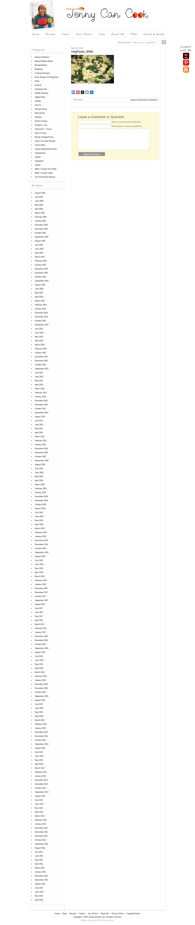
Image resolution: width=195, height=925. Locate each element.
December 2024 (41, 269)
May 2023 (39, 337)
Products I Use (41, 125)
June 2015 (39, 708)
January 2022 (40, 397)
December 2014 (41, 732)
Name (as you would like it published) (126, 122)
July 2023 (39, 329)
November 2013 (41, 784)
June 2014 (39, 756)
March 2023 (40, 345)
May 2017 (39, 616)
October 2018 (40, 548)
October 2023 (40, 321)
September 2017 (41, 600)
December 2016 (41, 636)
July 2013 (39, 800)
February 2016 (41, 676)
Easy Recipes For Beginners (47, 77)
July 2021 (39, 420)
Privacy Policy (118, 913)
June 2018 (39, 564)
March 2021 (40, 436)
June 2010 (39, 892)
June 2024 (39, 289)
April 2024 (39, 297)
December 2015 (41, 684)
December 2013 (41, 780)
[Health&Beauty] (154, 34)
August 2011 (40, 848)
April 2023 (39, 341)
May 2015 (39, 712)
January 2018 (40, 584)
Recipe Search (124, 42)
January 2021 (40, 444)
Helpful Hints (40, 97)
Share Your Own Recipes (45, 141)
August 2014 (40, 748)
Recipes (73, 913)
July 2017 (39, 608)
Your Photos (93, 913)
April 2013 (39, 812)
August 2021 (40, 417)
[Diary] (102, 34)
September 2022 (41, 369)
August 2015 (40, 700)
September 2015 (41, 696)
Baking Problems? (42, 57)
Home (57, 913)
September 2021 (41, 413)
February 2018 (41, 580)
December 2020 (41, 448)
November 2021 (41, 405)
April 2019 (39, 524)
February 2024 (41, 305)
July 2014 (39, 752)
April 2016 (39, 668)
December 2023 (41, 313)
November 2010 (41, 880)
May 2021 (39, 428)
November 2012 (41, 828)
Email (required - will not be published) (127, 126)
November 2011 (41, 836)
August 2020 (40, 464)
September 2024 (41, 281)
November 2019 (41, 500)
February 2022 (41, 393)
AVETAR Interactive (105, 920)
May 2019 (39, 520)
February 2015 (41, 724)
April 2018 (39, 572)
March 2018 (40, 576)
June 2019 (39, 516)
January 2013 (40, 824)
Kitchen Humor (41, 109)
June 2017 (39, 612)
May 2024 (39, 293)
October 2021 (40, 409)
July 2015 (39, 704)
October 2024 (40, 277)
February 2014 (41, 772)
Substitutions (40, 153)
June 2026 (39, 201)
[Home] (35, 34)
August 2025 (40, 241)
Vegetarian (39, 161)
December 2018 (41, 540)
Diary (65, 913)
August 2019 (40, 508)
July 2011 (39, 852)
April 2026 (39, 209)
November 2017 (41, 592)
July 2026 (39, 197)
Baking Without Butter (44, 61)
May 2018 (39, 568)
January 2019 (40, 536)
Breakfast (39, 69)
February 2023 (41, 349)
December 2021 (41, 401)
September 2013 (41, 792)
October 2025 (40, 233)
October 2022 (40, 365)
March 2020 (40, 484)
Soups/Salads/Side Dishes (46, 149)
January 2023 (40, 353)
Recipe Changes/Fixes (44, 137)
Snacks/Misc (40, 145)
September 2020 (41, 460)
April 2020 (39, 480)
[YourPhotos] (84, 34)
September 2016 (41, 648)
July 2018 (39, 560)
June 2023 (39, 333)
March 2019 (40, 528)
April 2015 (39, 716)
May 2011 (39, 860)
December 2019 (41, 496)
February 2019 (41, 532)
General (38, 85)
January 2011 (40, 872)
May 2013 (39, 808)
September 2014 (41, 744)
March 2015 (40, 720)
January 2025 (40, 265)
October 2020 (40, 456)
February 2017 (41, 628)
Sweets (38, 157)
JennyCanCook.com (96, 917)
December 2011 (41, 832)
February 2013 (41, 820)
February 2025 (41, 261)
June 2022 (39, 377)
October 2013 (40, 788)
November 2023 (41, 317)
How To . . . (39, 105)
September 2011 (41, 844)
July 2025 (39, 245)
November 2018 (41, 544)
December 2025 (41, 225)
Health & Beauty (41, 93)
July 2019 (39, 512)
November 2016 (41, 640)
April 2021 (39, 432)
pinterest (186, 63)
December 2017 (41, 588)
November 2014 (41, 736)
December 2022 (41, 357)
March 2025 (40, 257)
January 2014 (40, 776)
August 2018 (40, 556)
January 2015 (40, 728)
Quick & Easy (40, 133)
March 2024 (40, 301)
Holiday (38, 101)
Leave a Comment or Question (143, 100)
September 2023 (41, 325)
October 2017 (40, 596)
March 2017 (40, 624)
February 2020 (41, 488)
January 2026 (40, 221)
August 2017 (40, 604)
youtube (186, 56)
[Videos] (65, 34)
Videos (38, 165)
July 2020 (39, 468)
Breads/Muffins (41, 65)
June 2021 (39, 424)
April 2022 (39, 385)
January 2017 (40, 632)
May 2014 (39, 760)
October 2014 (40, 740)
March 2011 (39, 868)
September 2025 (41, 237)
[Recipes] (50, 34)
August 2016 (40, 652)
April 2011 (39, 864)
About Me (105, 913)
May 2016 (39, 664)
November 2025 (41, 229)
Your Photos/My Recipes (45, 177)
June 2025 (39, 249)
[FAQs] (133, 34)
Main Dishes (40, 113)
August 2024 (40, 285)
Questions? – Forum (43, 129)
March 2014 (40, 768)
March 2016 (40, 672)
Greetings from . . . (43, 89)
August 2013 (40, 796)
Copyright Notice (133, 913)
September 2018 (41, 552)
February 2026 (41, 217)
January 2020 (40, 492)
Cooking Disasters (42, 73)
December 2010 (41, 876)
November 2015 (41, 688)
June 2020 (39, 472)
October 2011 (40, 840)
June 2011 (39, 856)
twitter (186, 69)
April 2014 (39, 764)
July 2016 (39, 656)
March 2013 (40, 816)
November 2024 (41, 273)
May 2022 (39, 381)
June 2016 (39, 660)
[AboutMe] (117, 34)
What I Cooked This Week (46, 169)
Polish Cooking (41, 121)
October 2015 (40, 692)
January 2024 (40, 309)
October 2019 (40, 504)
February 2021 (41, 440)
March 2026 (40, 213)
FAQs (37, 81)
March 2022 (40, 389)
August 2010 (40, 884)
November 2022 (41, 361)
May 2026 (39, 205)
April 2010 (39, 900)
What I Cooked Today (44, 173)
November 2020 (41, 452)
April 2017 (39, 620)
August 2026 (40, 193)
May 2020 (39, 476)
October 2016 (40, 644)
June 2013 (39, 804)
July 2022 (39, 373)
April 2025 (39, 253)
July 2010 (39, 888)
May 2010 (39, 896)
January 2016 (40, 680)
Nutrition (38, 117)
